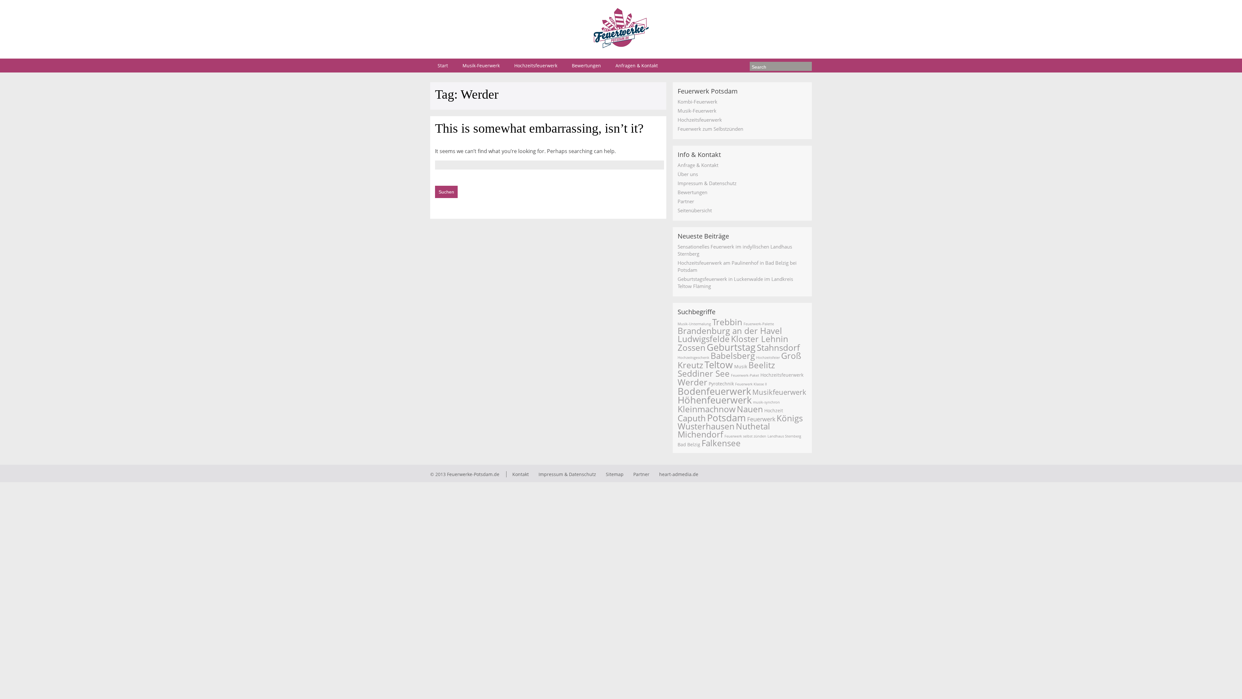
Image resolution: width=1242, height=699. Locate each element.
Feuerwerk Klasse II (751, 384)
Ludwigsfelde (704, 339)
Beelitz (761, 365)
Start (443, 65)
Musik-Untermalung (694, 324)
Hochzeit (773, 410)
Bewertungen (586, 65)
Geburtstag (731, 347)
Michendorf (700, 434)
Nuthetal (753, 426)
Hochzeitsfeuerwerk (535, 65)
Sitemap (615, 474)
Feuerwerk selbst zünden (745, 436)
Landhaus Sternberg (784, 436)
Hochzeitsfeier (768, 357)
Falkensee (721, 443)
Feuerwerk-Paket (745, 375)
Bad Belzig (689, 444)
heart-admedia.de (678, 474)
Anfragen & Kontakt (637, 65)
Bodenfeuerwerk (714, 391)
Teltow (718, 364)
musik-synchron (766, 402)
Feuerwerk (761, 419)
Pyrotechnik (721, 384)
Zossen (691, 347)
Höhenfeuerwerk (715, 400)
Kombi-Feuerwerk (697, 101)
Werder (692, 382)
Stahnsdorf (778, 347)
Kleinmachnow (706, 409)
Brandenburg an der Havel (730, 331)
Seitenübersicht (695, 210)
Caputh (692, 418)
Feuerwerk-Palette (759, 324)
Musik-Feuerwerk (481, 65)
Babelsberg (733, 355)
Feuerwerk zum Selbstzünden (710, 129)
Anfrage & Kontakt (698, 165)
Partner (686, 201)
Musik (740, 366)
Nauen (750, 409)
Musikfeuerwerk (779, 392)
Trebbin (727, 322)
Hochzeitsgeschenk (693, 357)
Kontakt (520, 474)
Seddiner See (704, 373)
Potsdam (726, 417)
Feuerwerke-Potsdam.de (473, 474)
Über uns (688, 174)
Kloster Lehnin (759, 339)
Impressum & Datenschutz (707, 183)
